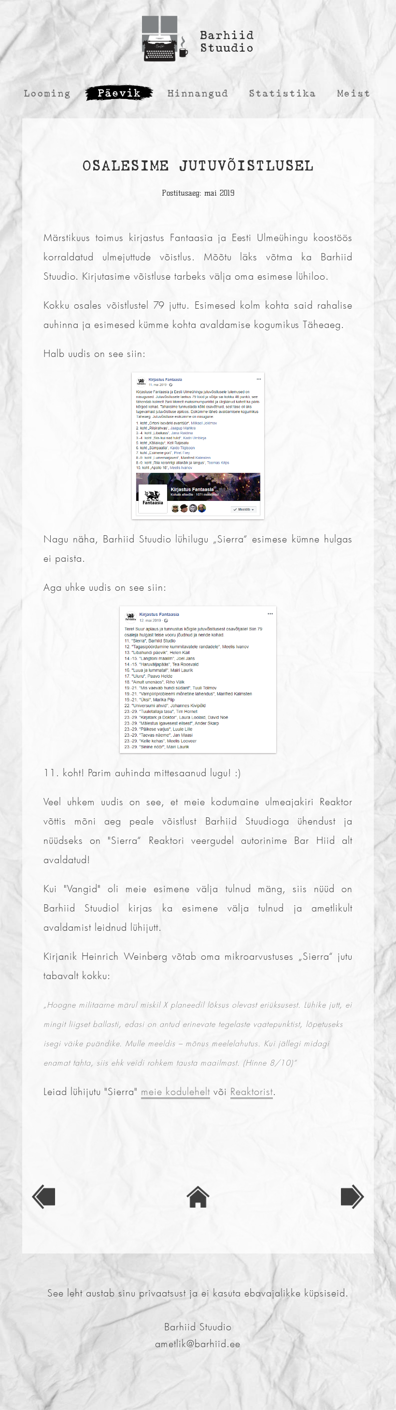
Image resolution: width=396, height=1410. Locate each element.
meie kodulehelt (175, 1091)
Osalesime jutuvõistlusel (198, 165)
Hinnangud (198, 93)
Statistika (282, 93)
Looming (47, 93)
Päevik (119, 93)
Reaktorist (251, 1091)
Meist (354, 93)
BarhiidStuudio (227, 41)
